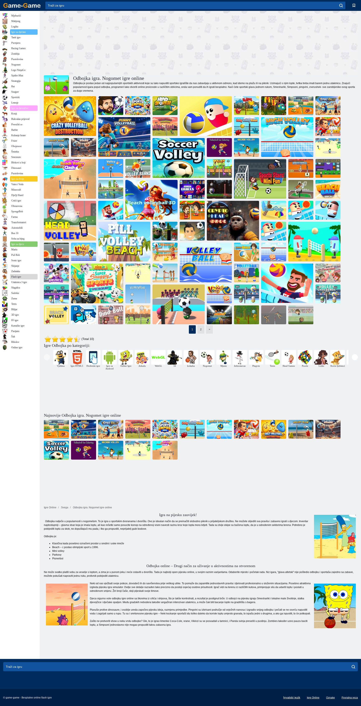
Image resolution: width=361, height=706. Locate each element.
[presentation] (47, 357)
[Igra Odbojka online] (206, 116)
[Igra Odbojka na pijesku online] (314, 241)
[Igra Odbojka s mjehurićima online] (56, 147)
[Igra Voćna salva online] (328, 168)
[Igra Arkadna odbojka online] (246, 147)
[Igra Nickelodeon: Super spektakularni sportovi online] (97, 283)
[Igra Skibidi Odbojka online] (300, 189)
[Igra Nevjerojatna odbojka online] (273, 231)
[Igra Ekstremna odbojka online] (219, 189)
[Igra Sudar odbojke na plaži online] (70, 179)
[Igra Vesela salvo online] (246, 105)
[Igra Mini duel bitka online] (192, 189)
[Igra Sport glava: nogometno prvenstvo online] (300, 314)
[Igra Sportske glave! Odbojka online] (328, 126)
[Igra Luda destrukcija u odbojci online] (70, 116)
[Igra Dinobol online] (110, 314)
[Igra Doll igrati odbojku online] (273, 314)
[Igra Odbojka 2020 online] (110, 105)
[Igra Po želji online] (83, 252)
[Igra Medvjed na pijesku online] (246, 314)
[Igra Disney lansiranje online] (56, 273)
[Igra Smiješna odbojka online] (165, 273)
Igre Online (313, 697)
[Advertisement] (122, 42)
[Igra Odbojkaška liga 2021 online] (246, 293)
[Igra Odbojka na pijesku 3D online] (151, 200)
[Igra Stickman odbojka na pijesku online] (137, 273)
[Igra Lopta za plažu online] (328, 189)
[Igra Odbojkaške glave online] (70, 221)
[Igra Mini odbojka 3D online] (56, 293)
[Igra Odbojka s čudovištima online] (273, 105)
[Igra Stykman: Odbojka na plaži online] (328, 147)
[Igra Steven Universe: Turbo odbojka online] (328, 273)
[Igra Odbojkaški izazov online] (110, 210)
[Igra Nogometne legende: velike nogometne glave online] (192, 231)
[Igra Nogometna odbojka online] (179, 158)
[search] (341, 5)
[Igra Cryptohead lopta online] (233, 221)
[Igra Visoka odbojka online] (287, 137)
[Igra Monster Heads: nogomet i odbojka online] (287, 283)
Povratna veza (350, 697)
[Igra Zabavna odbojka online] (124, 137)
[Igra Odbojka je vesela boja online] (219, 147)
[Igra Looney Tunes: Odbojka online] (300, 168)
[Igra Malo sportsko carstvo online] (137, 105)
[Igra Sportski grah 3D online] (110, 189)
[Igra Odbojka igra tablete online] (165, 231)
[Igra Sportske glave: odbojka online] (165, 105)
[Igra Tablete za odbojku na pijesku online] (124, 241)
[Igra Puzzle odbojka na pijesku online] (165, 252)
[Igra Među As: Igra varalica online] (83, 314)
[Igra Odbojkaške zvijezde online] (83, 147)
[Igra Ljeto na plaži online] (246, 252)
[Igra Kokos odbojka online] (273, 210)
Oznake (330, 697)
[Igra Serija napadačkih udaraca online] (328, 105)
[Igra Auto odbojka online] (300, 105)
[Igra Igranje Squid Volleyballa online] (179, 304)
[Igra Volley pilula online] (328, 210)
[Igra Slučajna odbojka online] (165, 126)
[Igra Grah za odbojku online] (110, 168)
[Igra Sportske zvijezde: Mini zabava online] (260, 179)
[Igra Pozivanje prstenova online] (219, 314)
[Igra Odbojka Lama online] (219, 168)
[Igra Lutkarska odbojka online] (137, 314)
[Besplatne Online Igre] (22, 5)
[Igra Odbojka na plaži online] (56, 314)
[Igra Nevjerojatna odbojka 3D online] (300, 210)
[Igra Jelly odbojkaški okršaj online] (246, 126)
